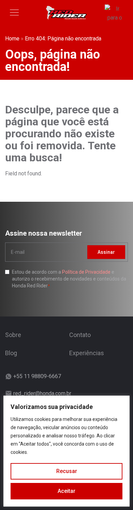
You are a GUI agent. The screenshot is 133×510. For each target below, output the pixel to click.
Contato (80, 334)
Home (12, 38)
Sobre (13, 334)
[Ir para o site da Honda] (115, 12)
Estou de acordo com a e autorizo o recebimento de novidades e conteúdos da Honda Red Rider (69, 278)
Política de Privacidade (86, 272)
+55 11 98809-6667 (37, 376)
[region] (66, 451)
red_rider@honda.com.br (42, 393)
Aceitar (66, 491)
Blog (11, 353)
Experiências (86, 353)
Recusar (66, 471)
